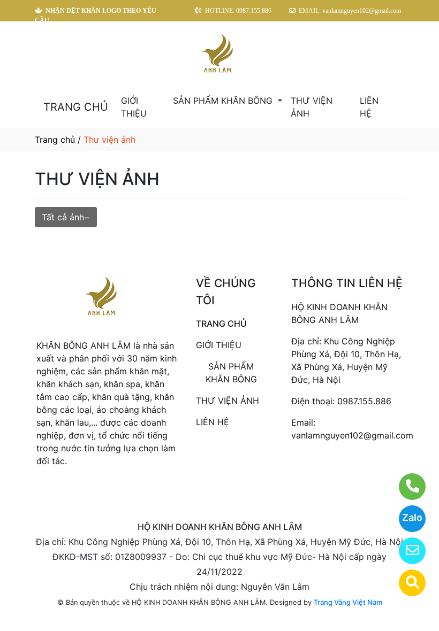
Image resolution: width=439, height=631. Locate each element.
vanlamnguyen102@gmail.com (352, 435)
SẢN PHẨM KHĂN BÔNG (224, 100)
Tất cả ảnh (63, 217)
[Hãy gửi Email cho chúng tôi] (405, 550)
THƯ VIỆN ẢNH (311, 107)
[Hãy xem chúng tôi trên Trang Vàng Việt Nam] (405, 582)
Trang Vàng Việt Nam (348, 602)
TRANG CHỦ (75, 107)
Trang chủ (55, 139)
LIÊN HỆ (369, 107)
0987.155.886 (364, 401)
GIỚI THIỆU (134, 107)
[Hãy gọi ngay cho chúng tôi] (405, 486)
